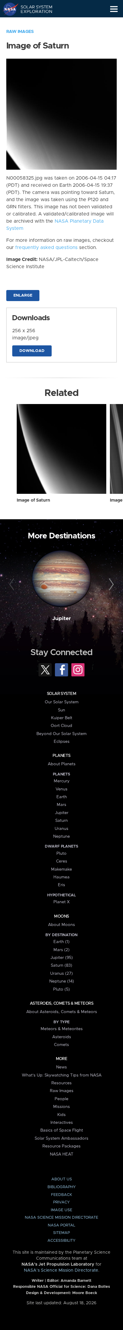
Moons (61, 916)
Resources (61, 1083)
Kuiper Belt (61, 718)
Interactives (61, 1123)
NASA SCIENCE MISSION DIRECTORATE (61, 1218)
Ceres (61, 861)
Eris (61, 885)
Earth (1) (61, 942)
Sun (61, 710)
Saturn (61, 821)
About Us (61, 1179)
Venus (61, 789)
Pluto (61, 853)
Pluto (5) (61, 989)
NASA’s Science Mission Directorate (61, 1270)
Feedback (61, 1195)
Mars (61, 805)
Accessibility (61, 1241)
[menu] (114, 9)
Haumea (61, 877)
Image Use (61, 1210)
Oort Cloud (61, 726)
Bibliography (61, 1187)
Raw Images (20, 32)
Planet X (61, 902)
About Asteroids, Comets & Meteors (61, 1012)
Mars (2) (61, 950)
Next (110, 584)
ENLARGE (22, 295)
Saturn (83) (61, 965)
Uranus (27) (61, 973)
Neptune (61, 836)
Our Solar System (62, 702)
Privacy (61, 1202)
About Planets (62, 764)
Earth (61, 797)
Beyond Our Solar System (61, 734)
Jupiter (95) (61, 958)
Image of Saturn (33, 500)
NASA (7, 9)
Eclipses (62, 742)
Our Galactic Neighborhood (33, 23)
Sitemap (61, 1233)
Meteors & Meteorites (62, 1029)
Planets (61, 756)
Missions (61, 1107)
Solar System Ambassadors (61, 1138)
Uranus (61, 829)
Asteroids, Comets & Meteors (61, 1003)
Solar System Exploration (33, 9)
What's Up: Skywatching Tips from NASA (62, 1075)
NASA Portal (61, 1225)
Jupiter (61, 618)
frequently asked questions (46, 247)
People (61, 1099)
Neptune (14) (61, 981)
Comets (61, 1045)
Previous (13, 584)
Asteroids (61, 1037)
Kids (61, 1115)
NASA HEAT (61, 1154)
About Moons (61, 925)
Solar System (61, 694)
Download (31, 351)
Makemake (61, 869)
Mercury (62, 781)
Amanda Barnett (76, 1281)
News (61, 1067)
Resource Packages (61, 1146)
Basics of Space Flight (61, 1130)
